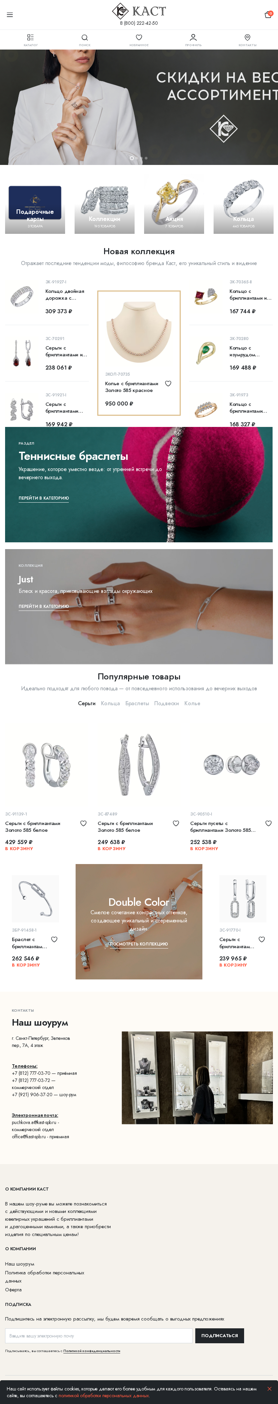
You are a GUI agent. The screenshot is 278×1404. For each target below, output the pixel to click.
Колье (192, 703)
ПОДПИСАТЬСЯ (219, 1335)
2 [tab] (136, 158)
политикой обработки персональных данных (104, 1395)
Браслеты (137, 703)
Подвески (166, 703)
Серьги (87, 703)
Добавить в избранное (168, 383)
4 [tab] (146, 158)
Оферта (13, 1289)
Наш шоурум (19, 1264)
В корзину (19, 848)
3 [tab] (141, 158)
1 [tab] (132, 158)
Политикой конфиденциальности (91, 1350)
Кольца (110, 703)
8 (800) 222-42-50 (139, 23)
